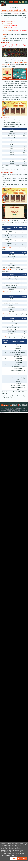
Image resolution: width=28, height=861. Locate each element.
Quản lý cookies (2, 412)
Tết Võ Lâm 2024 (14, 13)
